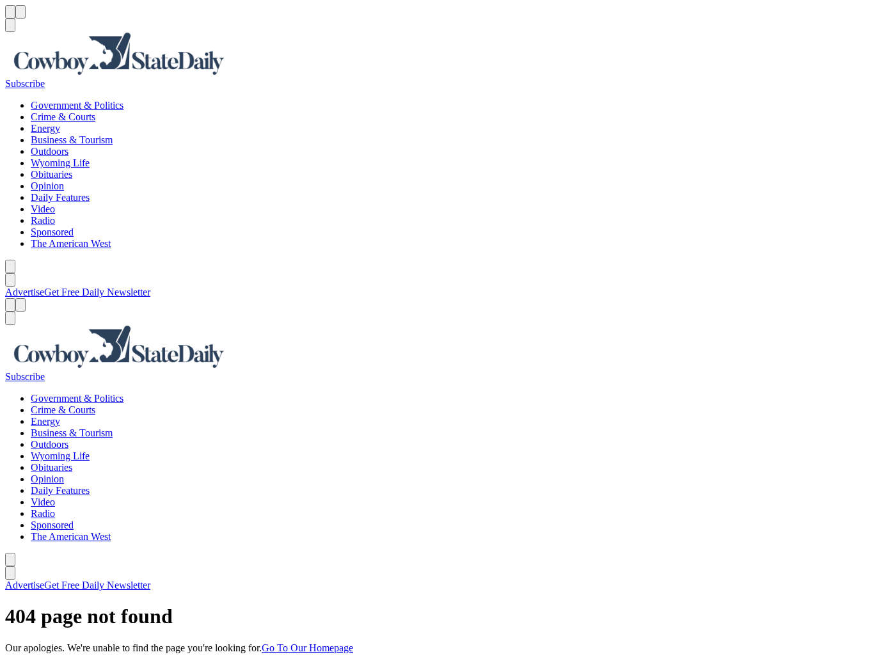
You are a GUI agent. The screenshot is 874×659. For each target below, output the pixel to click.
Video (43, 208)
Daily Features (60, 197)
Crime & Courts (63, 116)
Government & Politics (77, 105)
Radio (43, 220)
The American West (71, 243)
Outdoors (49, 151)
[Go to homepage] (437, 55)
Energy (45, 128)
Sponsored (52, 231)
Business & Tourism (72, 139)
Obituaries (51, 174)
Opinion (47, 185)
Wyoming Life (60, 162)
